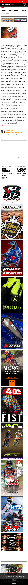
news (2, 7)
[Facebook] (17, 1)
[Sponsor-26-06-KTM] (12, 368)
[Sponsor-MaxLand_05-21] (12, 221)
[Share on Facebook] (16, 157)
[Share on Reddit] (23, 157)
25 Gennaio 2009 (4, 24)
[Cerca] (3, 1)
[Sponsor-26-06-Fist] (12, 404)
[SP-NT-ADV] (12, 569)
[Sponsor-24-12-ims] (12, 294)
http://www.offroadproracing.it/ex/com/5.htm (11, 125)
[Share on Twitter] (18, 157)
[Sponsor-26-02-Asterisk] (12, 258)
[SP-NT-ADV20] (7, 20)
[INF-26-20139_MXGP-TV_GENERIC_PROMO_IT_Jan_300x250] (12, 542)
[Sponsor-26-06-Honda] (12, 477)
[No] (26, 579)
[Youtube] (22, 1)
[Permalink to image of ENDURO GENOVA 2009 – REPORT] (9, 32)
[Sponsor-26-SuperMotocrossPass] (12, 441)
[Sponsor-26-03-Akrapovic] (12, 331)
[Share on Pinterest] (21, 157)
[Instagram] (19, 1)
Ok (14, 581)
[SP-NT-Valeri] (20, 20)
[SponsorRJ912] (12, 193)
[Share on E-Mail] (26, 157)
